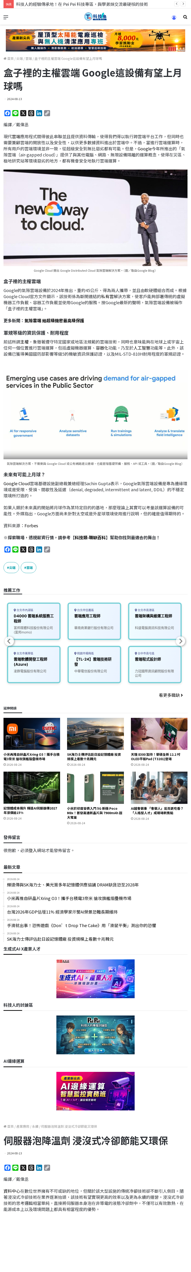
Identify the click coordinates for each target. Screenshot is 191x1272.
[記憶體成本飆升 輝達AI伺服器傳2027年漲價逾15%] (31, 788)
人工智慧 (141, 348)
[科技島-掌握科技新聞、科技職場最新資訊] (95, 16)
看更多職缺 (170, 695)
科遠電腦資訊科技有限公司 (154, 628)
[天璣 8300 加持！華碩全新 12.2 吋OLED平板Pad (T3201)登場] (159, 734)
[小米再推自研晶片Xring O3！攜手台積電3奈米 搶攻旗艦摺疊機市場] (31, 734)
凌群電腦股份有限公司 (30, 671)
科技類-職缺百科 (90, 537)
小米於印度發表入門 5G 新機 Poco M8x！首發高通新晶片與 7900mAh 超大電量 (94, 813)
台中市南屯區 (145, 653)
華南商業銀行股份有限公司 (93, 628)
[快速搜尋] (185, 18)
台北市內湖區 (24, 610)
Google (145, 148)
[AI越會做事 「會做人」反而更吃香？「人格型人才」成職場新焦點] (159, 788)
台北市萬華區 (24, 653)
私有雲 (107, 296)
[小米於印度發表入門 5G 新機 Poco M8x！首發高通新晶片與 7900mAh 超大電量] (95, 788)
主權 (24, 342)
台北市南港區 (145, 610)
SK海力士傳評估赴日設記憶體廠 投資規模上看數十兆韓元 (94, 756)
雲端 (28, 58)
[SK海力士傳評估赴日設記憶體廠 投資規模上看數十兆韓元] (95, 734)
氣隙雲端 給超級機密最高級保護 (54, 320)
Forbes (31, 525)
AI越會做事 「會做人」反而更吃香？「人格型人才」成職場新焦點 (157, 810)
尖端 (19, 58)
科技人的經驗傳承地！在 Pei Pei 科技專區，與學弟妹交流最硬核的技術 (82, 4)
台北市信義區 (85, 610)
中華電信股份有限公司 (90, 671)
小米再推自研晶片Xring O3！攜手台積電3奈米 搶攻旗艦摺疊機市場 (31, 756)
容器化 (102, 348)
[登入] (174, 19)
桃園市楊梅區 (85, 653)
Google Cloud (16, 483)
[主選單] (5, 18)
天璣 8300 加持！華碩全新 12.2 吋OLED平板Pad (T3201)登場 (155, 756)
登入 (33, 850)
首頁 (10, 58)
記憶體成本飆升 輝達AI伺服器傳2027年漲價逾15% (30, 810)
